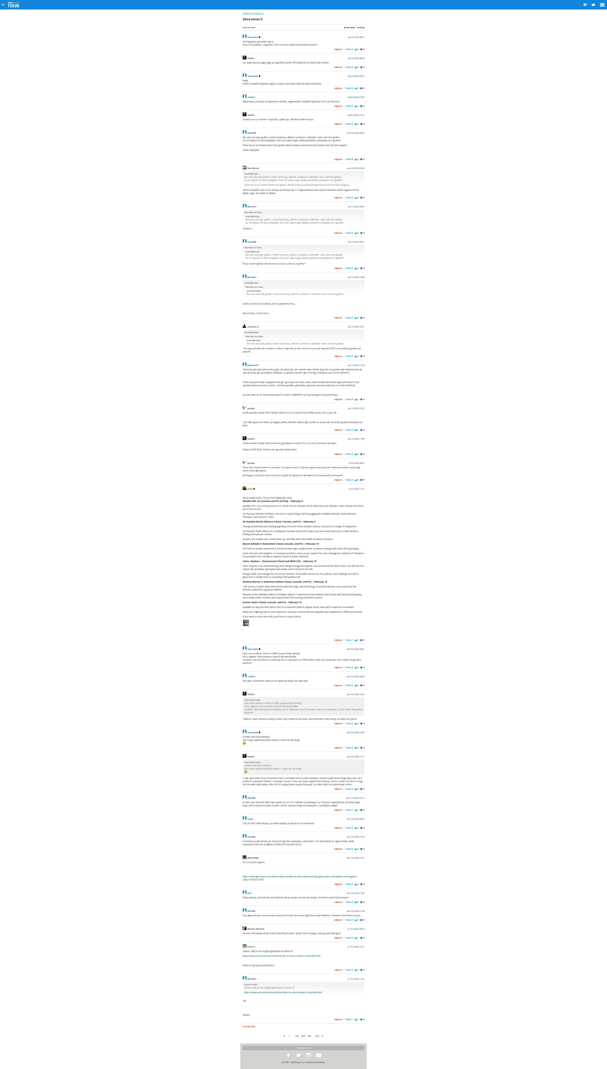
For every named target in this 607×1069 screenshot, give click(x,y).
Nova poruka (249, 27)
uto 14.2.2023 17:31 (355, 858)
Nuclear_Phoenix (255, 929)
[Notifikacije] (585, 4)
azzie (250, 489)
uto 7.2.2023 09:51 (356, 242)
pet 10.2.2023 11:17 (355, 757)
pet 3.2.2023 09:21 (356, 76)
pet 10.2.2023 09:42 (355, 649)
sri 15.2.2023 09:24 (356, 929)
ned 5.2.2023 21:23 (355, 115)
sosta (250, 819)
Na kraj (360, 27)
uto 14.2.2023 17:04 (355, 837)
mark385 (251, 133)
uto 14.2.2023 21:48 (355, 911)
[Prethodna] (284, 1036)
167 (303, 1036)
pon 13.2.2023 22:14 (355, 798)
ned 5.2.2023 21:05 (355, 97)
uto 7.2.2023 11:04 (356, 365)
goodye (251, 408)
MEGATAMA (252, 858)
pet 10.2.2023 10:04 (355, 694)
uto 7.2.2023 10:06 (356, 277)
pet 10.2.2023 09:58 (355, 676)
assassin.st (253, 327)
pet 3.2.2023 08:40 (356, 58)
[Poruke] (593, 4)
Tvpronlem (253, 37)
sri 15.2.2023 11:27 (356, 947)
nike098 (251, 798)
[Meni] (602, 4)
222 (317, 1036)
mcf (249, 893)
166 (297, 1036)
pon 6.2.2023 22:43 (355, 133)
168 (309, 1036)
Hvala (349, 49)
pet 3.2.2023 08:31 (356, 37)
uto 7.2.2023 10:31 (356, 327)
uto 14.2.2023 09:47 (355, 819)
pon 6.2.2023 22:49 (355, 168)
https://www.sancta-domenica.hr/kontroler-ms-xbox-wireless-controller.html (281, 955)
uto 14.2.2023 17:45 (355, 893)
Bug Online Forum (13, 4)
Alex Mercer (253, 168)
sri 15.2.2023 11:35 (356, 979)
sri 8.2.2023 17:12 (356, 489)
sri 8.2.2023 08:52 (356, 463)
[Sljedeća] (322, 1036)
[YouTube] (318, 1055)
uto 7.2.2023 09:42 (356, 207)
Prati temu (349, 27)
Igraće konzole (253, 14)
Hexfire (251, 58)
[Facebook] (288, 1055)
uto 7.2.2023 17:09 (356, 439)
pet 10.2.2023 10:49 (355, 732)
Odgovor (338, 49)
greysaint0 (252, 365)
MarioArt (251, 207)
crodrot (251, 97)
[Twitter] (298, 1055)
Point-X (251, 947)
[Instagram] (308, 1055)
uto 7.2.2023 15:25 (356, 408)
